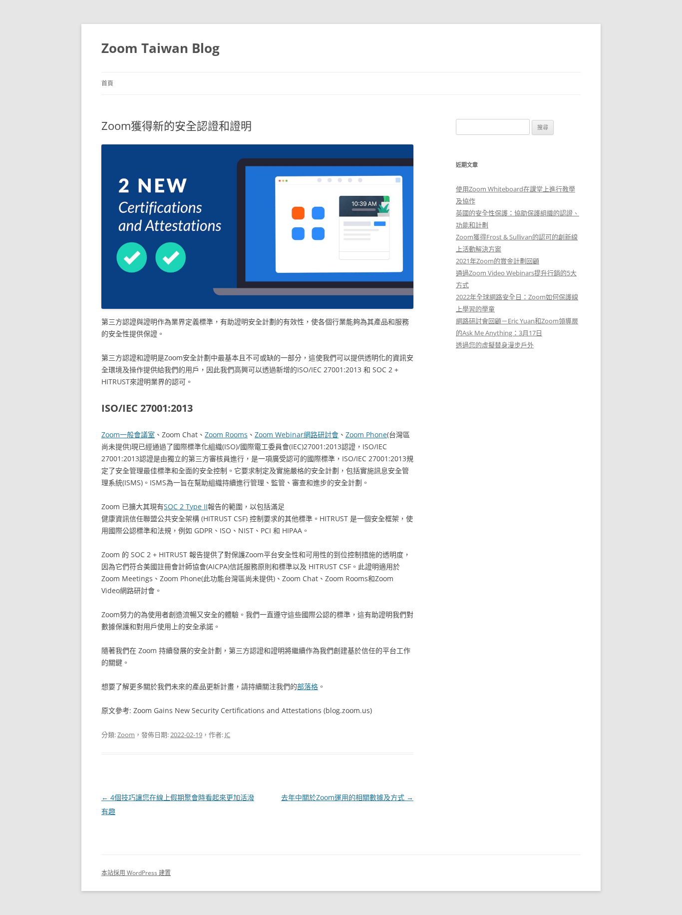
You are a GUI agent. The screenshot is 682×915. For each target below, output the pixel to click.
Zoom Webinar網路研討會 (297, 434)
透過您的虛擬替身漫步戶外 (495, 344)
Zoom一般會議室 (128, 434)
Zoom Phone (366, 434)
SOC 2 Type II (186, 506)
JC (227, 734)
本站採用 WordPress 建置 (136, 873)
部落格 (307, 686)
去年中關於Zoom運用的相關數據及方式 (347, 797)
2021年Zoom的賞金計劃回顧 (497, 260)
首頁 (107, 83)
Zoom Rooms (226, 434)
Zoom (126, 734)
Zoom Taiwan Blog (160, 48)
